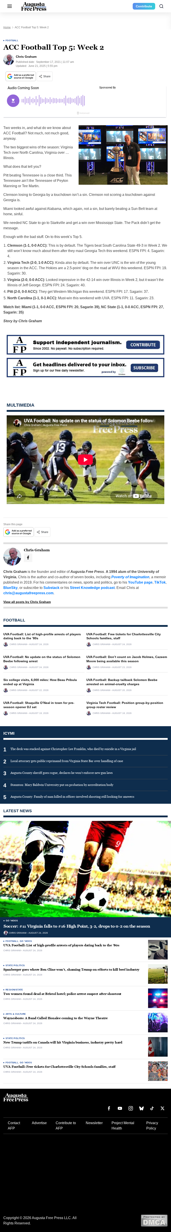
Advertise (39, 1123)
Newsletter (94, 1123)
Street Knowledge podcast (92, 588)
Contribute (144, 6)
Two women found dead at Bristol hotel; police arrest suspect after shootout (62, 994)
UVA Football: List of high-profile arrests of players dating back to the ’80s (61, 945)
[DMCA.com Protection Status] (154, 1220)
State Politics (15, 965)
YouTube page (140, 582)
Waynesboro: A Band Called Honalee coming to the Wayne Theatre (55, 1018)
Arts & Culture (16, 1014)
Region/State (14, 989)
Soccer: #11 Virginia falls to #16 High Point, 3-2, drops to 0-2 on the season (77, 926)
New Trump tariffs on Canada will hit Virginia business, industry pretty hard (62, 1042)
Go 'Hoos (12, 920)
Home (7, 27)
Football (12, 40)
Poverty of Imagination (130, 577)
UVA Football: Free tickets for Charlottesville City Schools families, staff (59, 1067)
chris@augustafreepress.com (28, 593)
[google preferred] (21, 76)
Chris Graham (18, 644)
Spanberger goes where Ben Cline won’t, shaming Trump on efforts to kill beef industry (71, 970)
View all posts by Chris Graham (27, 602)
